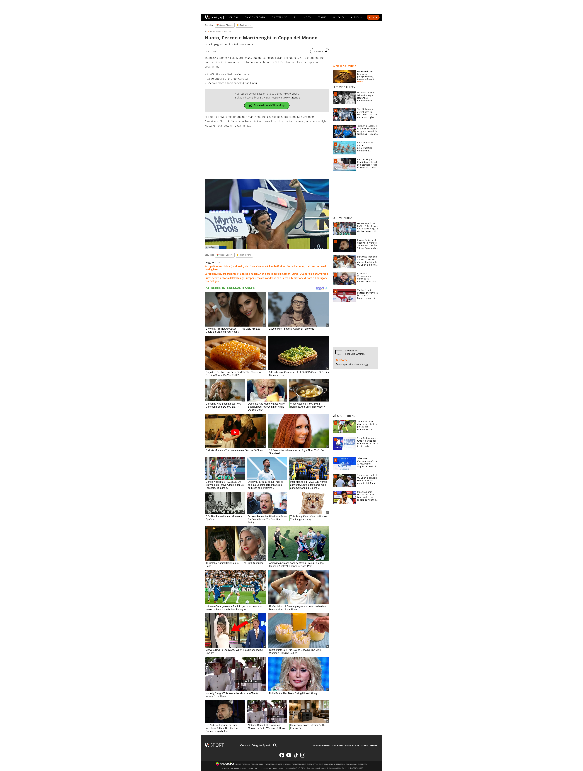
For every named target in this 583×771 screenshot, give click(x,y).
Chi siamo (225, 768)
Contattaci (337, 745)
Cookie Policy (253, 768)
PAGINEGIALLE (257, 764)
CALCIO (233, 17)
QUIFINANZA (339, 764)
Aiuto (280, 768)
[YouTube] (288, 757)
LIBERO (238, 764)
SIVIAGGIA (328, 764)
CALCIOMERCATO (255, 17)
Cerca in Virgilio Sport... (256, 745)
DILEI (321, 764)
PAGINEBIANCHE (299, 764)
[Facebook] (281, 757)
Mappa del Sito (352, 745)
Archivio (374, 745)
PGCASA (287, 764)
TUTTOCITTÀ (312, 764)
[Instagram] (302, 757)
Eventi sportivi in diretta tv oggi (352, 364)
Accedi (373, 17)
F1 (295, 17)
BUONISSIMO (351, 764)
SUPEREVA (362, 764)
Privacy (243, 768)
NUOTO (227, 31)
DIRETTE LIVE (279, 17)
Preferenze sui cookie (268, 768)
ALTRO (355, 17)
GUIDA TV (338, 17)
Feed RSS (364, 745)
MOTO (307, 17)
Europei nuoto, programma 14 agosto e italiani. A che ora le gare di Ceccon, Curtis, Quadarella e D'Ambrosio (267, 273)
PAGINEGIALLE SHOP (273, 764)
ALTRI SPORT (215, 31)
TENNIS (322, 17)
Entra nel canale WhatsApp (269, 105)
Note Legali (234, 768)
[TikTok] (295, 757)
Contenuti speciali (322, 745)
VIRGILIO (246, 764)
